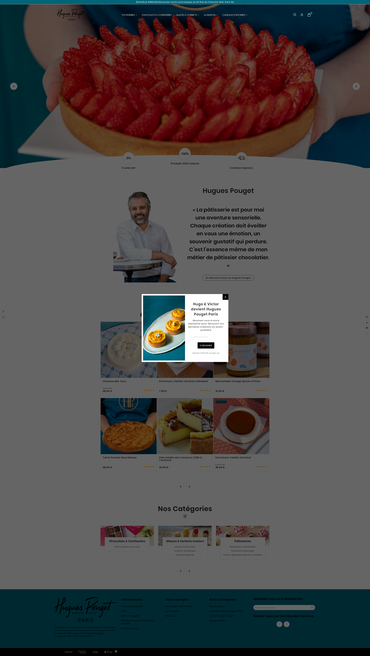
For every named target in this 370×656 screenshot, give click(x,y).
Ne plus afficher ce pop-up (206, 353)
